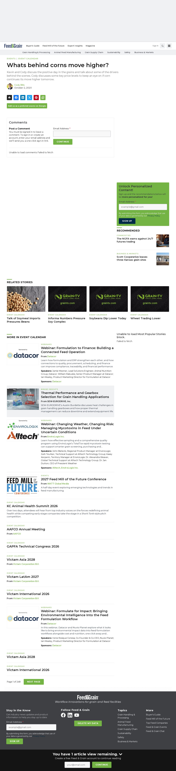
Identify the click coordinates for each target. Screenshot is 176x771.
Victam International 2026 (28, 594)
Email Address (61, 129)
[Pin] (36, 97)
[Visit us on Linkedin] (70, 715)
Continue (102, 765)
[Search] (162, 45)
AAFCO (17, 534)
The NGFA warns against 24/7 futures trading (135, 240)
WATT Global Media (58, 483)
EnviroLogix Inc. (55, 436)
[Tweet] (29, 97)
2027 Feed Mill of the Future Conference (73, 479)
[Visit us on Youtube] (76, 715)
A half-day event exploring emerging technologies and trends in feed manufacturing (77, 489)
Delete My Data (88, 723)
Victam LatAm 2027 (23, 577)
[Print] (9, 97)
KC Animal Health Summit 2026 (32, 506)
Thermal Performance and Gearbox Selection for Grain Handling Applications (75, 395)
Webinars (46, 344)
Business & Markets (127, 254)
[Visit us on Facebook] (63, 715)
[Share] (16, 97)
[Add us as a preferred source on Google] (42, 97)
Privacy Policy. (153, 216)
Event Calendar (28, 58)
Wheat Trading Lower (146, 318)
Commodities (124, 235)
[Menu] (169, 45)
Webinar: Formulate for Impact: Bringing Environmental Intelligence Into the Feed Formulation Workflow (74, 615)
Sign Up (127, 221)
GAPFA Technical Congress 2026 (33, 546)
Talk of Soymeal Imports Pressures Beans (23, 320)
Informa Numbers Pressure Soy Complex (66, 320)
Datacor (51, 356)
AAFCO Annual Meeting (26, 529)
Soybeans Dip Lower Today (107, 318)
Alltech (56, 468)
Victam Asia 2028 (21, 559)
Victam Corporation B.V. (26, 564)
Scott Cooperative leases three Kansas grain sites (132, 258)
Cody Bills (19, 85)
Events (11, 58)
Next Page (33, 682)
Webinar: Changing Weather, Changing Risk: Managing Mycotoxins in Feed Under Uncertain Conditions (77, 428)
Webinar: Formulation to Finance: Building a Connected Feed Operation (77, 350)
